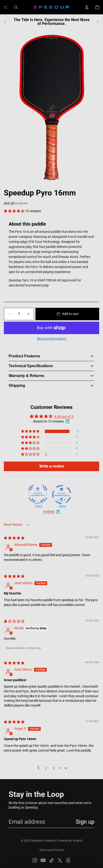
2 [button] (46, 768)
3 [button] (54, 768)
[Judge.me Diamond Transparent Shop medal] (61, 494)
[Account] (86, 7)
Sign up (85, 821)
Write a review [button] (51, 466)
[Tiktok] (51, 860)
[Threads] (68, 860)
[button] (14, 211)
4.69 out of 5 (63, 416)
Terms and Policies (51, 850)
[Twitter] (60, 860)
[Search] (16, 7)
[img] (14, 538)
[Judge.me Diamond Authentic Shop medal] (37, 494)
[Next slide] (97, 22)
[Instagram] (35, 860)
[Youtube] (43, 860)
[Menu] (5, 7)
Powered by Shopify (69, 840)
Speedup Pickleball (43, 840)
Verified (48, 512)
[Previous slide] (5, 22)
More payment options (51, 338)
